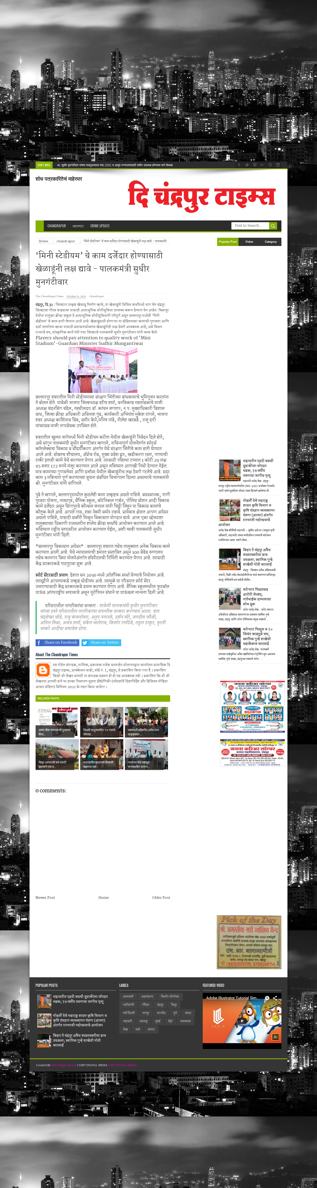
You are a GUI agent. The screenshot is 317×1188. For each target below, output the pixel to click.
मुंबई (157, 1021)
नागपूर (146, 1013)
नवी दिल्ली (129, 1013)
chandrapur (96, 296)
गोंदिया (145, 1005)
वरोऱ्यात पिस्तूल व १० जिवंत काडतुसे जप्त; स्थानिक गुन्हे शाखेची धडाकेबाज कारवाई (258, 637)
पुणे (175, 1013)
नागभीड (161, 1013)
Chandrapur (56, 225)
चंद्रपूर (160, 1005)
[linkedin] (277, 164)
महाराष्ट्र (144, 1021)
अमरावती (128, 996)
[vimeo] (254, 164)
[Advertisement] (129, 80)
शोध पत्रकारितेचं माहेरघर (59, 179)
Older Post (161, 898)
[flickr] (261, 164)
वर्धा (137, 1029)
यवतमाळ (185, 1021)
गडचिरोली (128, 1005)
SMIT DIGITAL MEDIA (122, 1065)
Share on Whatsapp (149, 643)
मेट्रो (170, 1021)
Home (104, 898)
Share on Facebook (61, 643)
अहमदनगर (147, 996)
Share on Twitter (105, 643)
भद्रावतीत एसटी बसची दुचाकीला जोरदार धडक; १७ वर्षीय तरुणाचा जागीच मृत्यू (258, 468)
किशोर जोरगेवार (170, 996)
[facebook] (238, 164)
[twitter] (246, 164)
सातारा (151, 1029)
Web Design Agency (63, 1065)
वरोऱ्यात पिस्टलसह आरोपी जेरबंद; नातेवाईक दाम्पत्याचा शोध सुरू (257, 597)
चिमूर (174, 1005)
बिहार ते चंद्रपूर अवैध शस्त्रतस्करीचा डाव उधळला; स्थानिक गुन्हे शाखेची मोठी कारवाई (102, 165)
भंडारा (188, 1013)
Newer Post (45, 898)
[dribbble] (269, 164)
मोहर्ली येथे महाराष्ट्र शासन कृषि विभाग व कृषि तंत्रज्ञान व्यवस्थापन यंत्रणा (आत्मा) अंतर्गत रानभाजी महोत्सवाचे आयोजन (246, 513)
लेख (125, 1029)
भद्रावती (127, 1021)
